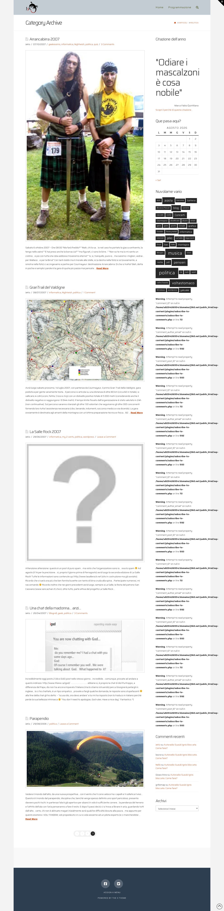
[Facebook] (105, 883)
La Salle (179, 238)
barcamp (180, 200)
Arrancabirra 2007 (45, 39)
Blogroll (53, 613)
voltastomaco (183, 283)
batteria (191, 200)
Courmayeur (162, 220)
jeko (169, 238)
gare (166, 225)
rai (181, 272)
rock (187, 272)
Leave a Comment (106, 437)
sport (194, 272)
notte (160, 262)
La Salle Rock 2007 (45, 432)
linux (159, 244)
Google (182, 225)
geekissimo (54, 44)
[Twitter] (118, 883)
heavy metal (171, 231)
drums (185, 220)
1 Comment (89, 292)
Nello (158, 765)
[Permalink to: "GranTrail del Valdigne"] (85, 340)
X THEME (121, 898)
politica (89, 44)
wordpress (88, 437)
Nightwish (79, 44)
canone (186, 207)
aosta (168, 200)
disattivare (175, 220)
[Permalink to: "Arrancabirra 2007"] (85, 145)
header (160, 231)
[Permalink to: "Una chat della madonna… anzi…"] (85, 645)
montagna (183, 244)
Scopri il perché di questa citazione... (174, 110)
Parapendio (39, 718)
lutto (173, 244)
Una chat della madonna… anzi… (55, 608)
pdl (168, 262)
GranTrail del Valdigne (47, 287)
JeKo (158, 744)
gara (159, 225)
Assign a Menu (112, 892)
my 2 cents (68, 437)
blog (176, 208)
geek (60, 613)
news (189, 252)
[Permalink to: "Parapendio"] (85, 759)
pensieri (179, 262)
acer (159, 200)
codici (168, 215)
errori (193, 220)
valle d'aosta (162, 282)
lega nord (189, 238)
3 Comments (107, 44)
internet (160, 238)
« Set (158, 180)
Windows (161, 290)
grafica (192, 226)
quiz (96, 44)
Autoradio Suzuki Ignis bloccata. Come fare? (176, 746)
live (166, 244)
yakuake (184, 290)
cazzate (160, 215)
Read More (102, 268)
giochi (173, 225)
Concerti (180, 215)
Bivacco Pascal (163, 207)
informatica (67, 44)
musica (175, 253)
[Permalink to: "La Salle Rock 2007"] (85, 502)
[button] (221, 3)
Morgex (160, 252)
